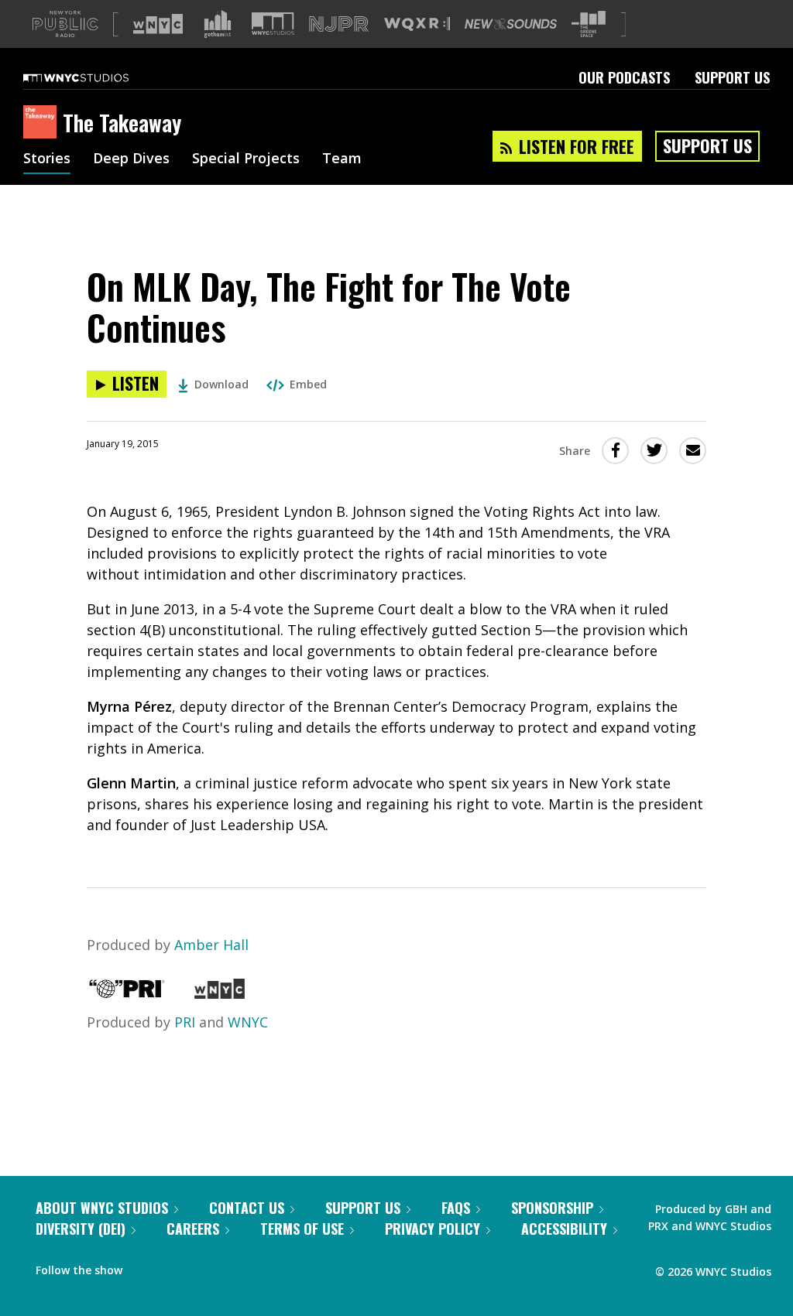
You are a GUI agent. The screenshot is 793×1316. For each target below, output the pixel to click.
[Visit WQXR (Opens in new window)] (417, 24)
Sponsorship (552, 1208)
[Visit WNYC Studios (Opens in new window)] (273, 23)
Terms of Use (302, 1229)
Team (342, 159)
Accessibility (564, 1229)
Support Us (732, 77)
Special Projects (246, 159)
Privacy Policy (432, 1229)
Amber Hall (211, 944)
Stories (46, 159)
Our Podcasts (624, 77)
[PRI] (127, 993)
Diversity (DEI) (80, 1229)
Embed (308, 384)
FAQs (455, 1208)
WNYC (248, 1022)
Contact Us (246, 1208)
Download (221, 384)
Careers (192, 1229)
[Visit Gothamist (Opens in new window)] (217, 24)
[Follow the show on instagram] (204, 1266)
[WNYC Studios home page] (95, 77)
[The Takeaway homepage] (43, 123)
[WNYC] (219, 993)
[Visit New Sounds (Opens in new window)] (511, 24)
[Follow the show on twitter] (175, 1266)
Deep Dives (131, 159)
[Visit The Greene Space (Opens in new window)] (589, 24)
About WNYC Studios (102, 1208)
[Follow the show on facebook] (145, 1266)
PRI (184, 1022)
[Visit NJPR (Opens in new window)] (339, 24)
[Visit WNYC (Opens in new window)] (158, 24)
